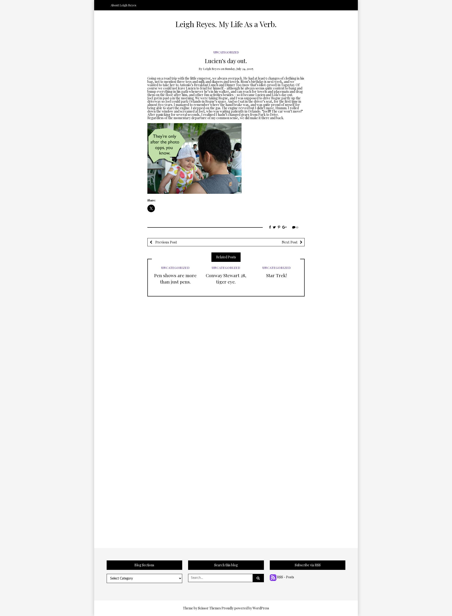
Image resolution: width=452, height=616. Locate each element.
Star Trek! (276, 275)
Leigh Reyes (211, 69)
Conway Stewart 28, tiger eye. (226, 278)
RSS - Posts (285, 577)
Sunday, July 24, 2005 (239, 69)
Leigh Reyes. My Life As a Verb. (226, 24)
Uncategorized (226, 52)
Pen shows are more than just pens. (175, 278)
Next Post (290, 242)
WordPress (261, 608)
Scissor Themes (209, 608)
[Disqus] (226, 355)
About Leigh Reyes (123, 5)
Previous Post (165, 242)
